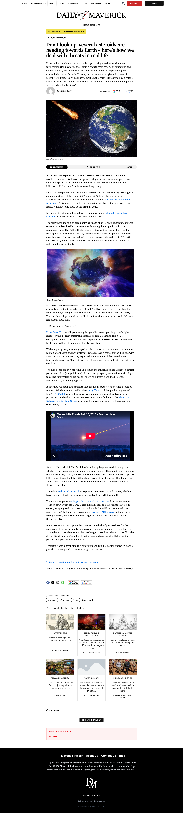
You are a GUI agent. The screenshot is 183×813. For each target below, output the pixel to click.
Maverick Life (53, 595)
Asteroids (51, 600)
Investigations (38, 3)
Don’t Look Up (63, 600)
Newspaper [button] (96, 3)
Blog (122, 755)
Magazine (65, 595)
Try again (53, 735)
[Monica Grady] (50, 91)
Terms (97, 796)
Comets (75, 600)
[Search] (123, 3)
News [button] (51, 3)
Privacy (86, 796)
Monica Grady (65, 91)
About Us (92, 755)
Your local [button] (73, 3)
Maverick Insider (72, 755)
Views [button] (61, 3)
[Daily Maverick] (91, 15)
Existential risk (87, 600)
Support (133, 3)
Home (24, 3)
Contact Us (108, 755)
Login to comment (91, 720)
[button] (117, 91)
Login (154, 3)
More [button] (107, 3)
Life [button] (85, 3)
